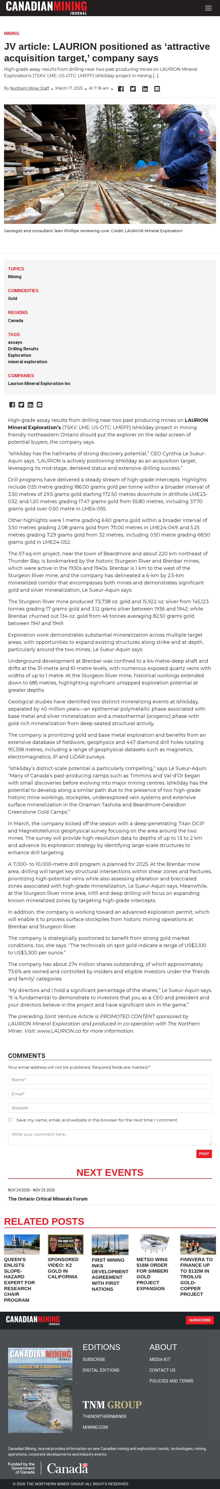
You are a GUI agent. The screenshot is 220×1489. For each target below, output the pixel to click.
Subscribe (200, 1320)
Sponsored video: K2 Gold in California (63, 1268)
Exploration (19, 355)
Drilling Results (23, 348)
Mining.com (95, 1427)
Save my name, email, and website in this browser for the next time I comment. (97, 1120)
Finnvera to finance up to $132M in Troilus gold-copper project (196, 1277)
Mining (11, 33)
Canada (15, 320)
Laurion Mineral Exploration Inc (39, 383)
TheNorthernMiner (104, 1416)
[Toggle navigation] (208, 8)
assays (15, 342)
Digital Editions (101, 1370)
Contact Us (162, 1370)
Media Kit (160, 1359)
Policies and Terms (171, 1381)
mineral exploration (27, 361)
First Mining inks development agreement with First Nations (110, 1274)
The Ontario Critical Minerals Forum (47, 1199)
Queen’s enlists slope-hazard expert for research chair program (19, 1280)
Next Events (110, 1172)
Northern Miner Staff (29, 88)
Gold (12, 298)
